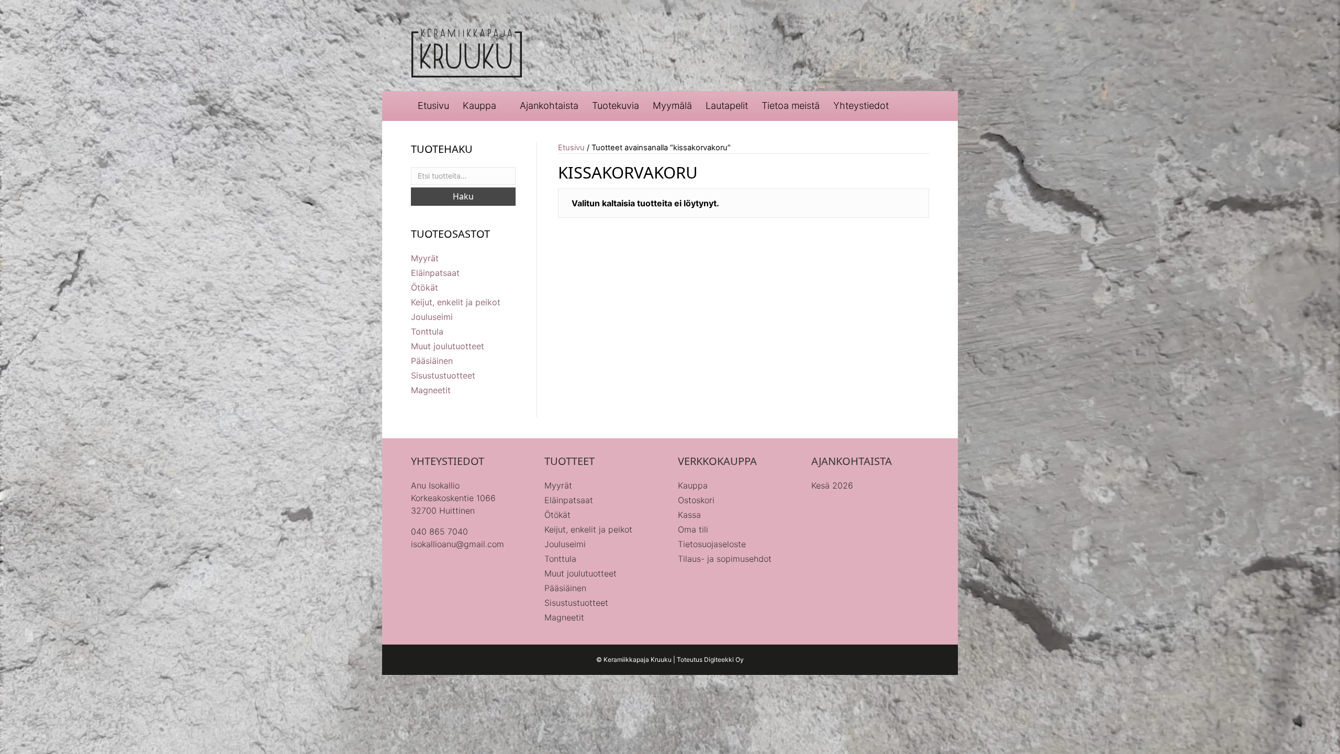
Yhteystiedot (861, 105)
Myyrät (425, 258)
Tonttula (427, 331)
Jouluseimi (432, 317)
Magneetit (431, 390)
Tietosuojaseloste (712, 544)
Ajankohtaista (549, 105)
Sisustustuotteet (443, 375)
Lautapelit (727, 105)
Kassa (689, 514)
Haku (463, 196)
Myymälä (672, 105)
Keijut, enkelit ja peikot (455, 302)
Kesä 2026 (832, 485)
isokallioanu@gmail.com (457, 544)
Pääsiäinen (432, 361)
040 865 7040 (439, 531)
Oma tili (693, 529)
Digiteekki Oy (724, 659)
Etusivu (433, 105)
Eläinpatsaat (435, 273)
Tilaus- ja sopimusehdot (725, 558)
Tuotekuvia (615, 105)
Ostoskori (696, 500)
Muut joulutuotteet (447, 346)
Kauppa (479, 105)
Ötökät (424, 287)
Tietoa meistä (791, 105)
